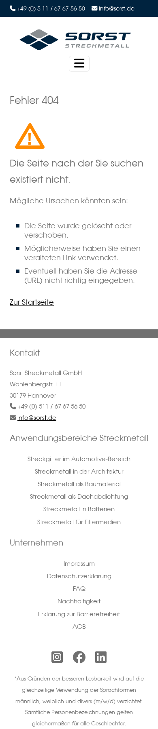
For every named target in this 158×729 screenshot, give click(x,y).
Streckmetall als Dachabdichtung (79, 496)
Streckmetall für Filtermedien (79, 522)
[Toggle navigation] (79, 64)
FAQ (79, 588)
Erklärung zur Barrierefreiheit (79, 614)
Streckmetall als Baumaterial (79, 484)
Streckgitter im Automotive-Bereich (79, 459)
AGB (79, 626)
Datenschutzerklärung (79, 576)
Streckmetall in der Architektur (79, 471)
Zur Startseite (32, 301)
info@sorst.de (117, 8)
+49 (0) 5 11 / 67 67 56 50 (51, 8)
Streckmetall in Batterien (79, 509)
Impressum (79, 563)
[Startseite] (76, 39)
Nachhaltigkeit (79, 601)
